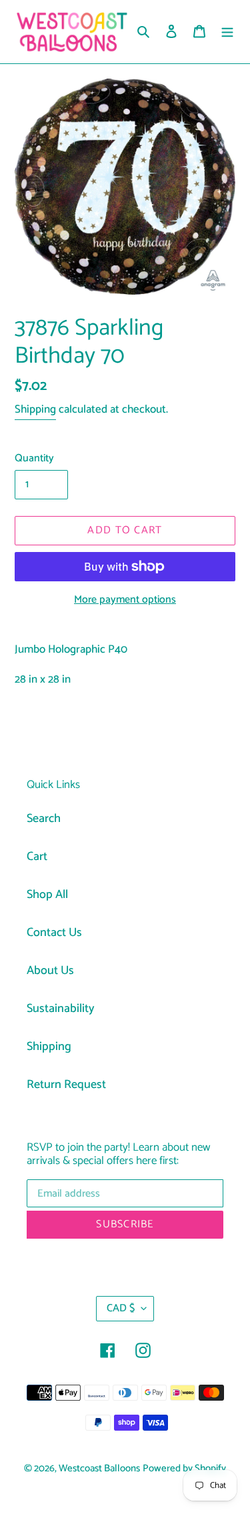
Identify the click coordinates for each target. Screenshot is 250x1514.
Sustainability (61, 1009)
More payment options (125, 600)
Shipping (35, 409)
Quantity (34, 459)
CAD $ (121, 1308)
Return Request (66, 1085)
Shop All (47, 895)
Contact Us (54, 933)
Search (44, 819)
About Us (50, 971)
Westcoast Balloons (99, 1469)
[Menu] (227, 31)
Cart (37, 857)
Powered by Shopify (184, 1469)
